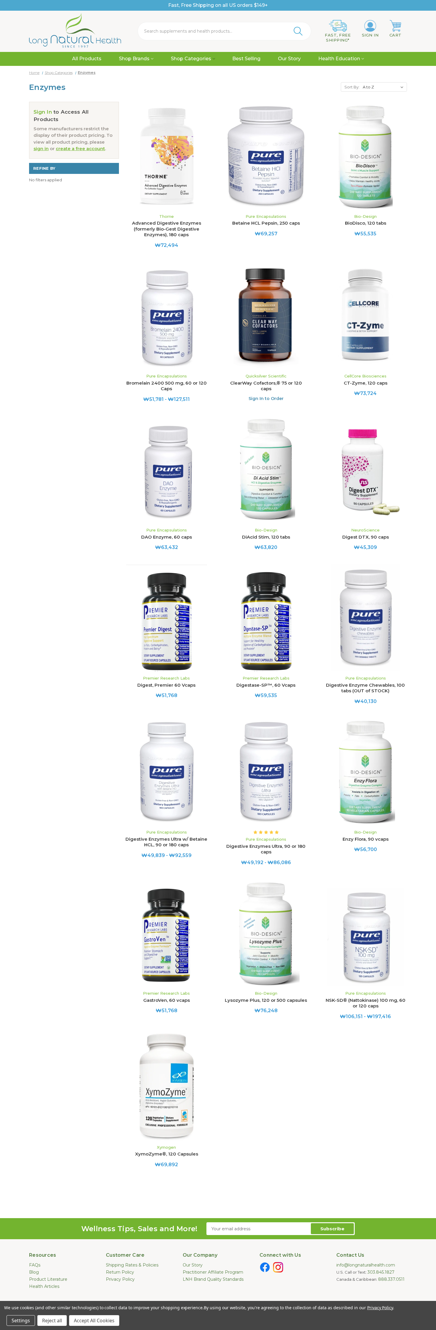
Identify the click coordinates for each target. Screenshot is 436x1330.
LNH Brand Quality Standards (213, 1279)
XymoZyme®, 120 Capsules (166, 1154)
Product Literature (48, 1279)
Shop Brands (134, 58)
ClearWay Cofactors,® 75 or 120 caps (266, 386)
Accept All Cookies (94, 1320)
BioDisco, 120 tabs (365, 223)
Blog (34, 1272)
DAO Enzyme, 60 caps (166, 537)
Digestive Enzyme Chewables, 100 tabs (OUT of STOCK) (365, 688)
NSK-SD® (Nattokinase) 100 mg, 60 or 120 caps (365, 1003)
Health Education (339, 58)
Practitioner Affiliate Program (213, 1272)
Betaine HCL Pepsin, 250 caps (266, 223)
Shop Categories (191, 58)
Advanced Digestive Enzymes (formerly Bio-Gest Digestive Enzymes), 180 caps (166, 228)
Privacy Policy (120, 1279)
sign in (41, 148)
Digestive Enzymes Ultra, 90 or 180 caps (265, 849)
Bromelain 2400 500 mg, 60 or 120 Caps (166, 386)
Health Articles (44, 1286)
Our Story (289, 58)
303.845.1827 (380, 1272)
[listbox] (384, 86)
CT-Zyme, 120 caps (365, 383)
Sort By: (351, 87)
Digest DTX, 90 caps (365, 537)
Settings (21, 1320)
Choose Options (166, 321)
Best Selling (246, 58)
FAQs (34, 1265)
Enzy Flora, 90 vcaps (366, 839)
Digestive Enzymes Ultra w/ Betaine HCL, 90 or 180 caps (166, 842)
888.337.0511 (391, 1279)
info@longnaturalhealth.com (365, 1265)
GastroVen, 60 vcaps (166, 1000)
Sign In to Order (266, 398)
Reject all (52, 1320)
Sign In (43, 112)
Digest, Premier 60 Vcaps (166, 685)
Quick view (166, 150)
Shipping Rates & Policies (132, 1265)
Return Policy (120, 1272)
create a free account (80, 148)
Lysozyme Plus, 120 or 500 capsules (266, 1000)
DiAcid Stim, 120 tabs (266, 537)
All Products (86, 58)
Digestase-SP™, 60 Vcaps (265, 685)
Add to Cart (166, 161)
